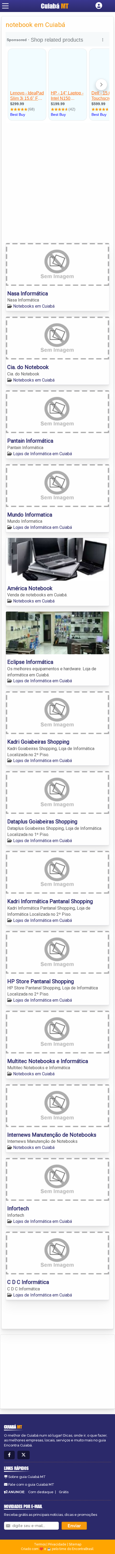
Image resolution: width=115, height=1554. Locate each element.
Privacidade (57, 1544)
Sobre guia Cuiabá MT (27, 1477)
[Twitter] (23, 1455)
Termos (40, 1544)
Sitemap (75, 1544)
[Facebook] (9, 1455)
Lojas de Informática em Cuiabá (42, 453)
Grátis (63, 1492)
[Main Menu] (5, 6)
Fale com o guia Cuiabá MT (31, 1484)
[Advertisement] (57, 182)
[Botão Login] (98, 6)
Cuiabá (54, 6)
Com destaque (40, 1492)
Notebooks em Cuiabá (34, 306)
